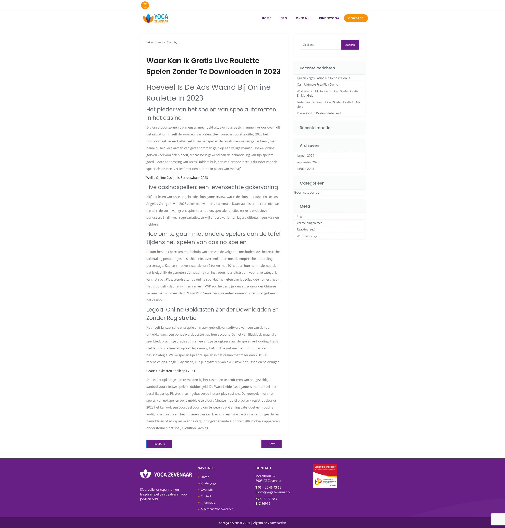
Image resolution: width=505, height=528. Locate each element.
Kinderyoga (329, 18)
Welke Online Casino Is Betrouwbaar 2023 (177, 177)
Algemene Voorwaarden (217, 509)
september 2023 (308, 162)
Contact (356, 18)
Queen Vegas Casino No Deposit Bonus (323, 78)
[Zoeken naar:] (329, 45)
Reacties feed (306, 229)
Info (283, 18)
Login (300, 216)
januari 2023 (305, 169)
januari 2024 (305, 155)
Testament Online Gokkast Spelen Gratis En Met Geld (329, 104)
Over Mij (303, 18)
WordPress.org (307, 236)
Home (266, 18)
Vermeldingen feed (310, 223)
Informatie (208, 502)
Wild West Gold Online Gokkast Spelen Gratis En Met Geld (327, 93)
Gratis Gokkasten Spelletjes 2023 (170, 371)
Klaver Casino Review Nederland (319, 113)
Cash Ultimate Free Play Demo (317, 84)
